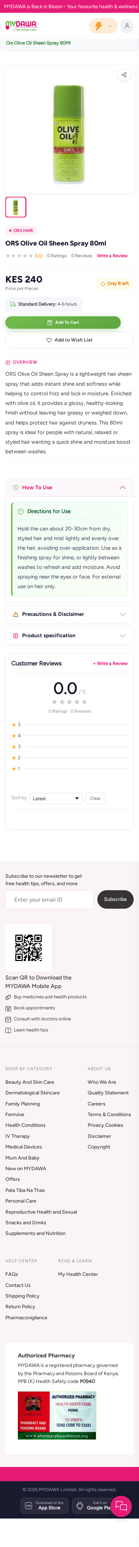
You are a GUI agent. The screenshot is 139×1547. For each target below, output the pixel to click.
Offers (12, 1179)
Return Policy (20, 1307)
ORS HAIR (23, 230)
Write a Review (112, 255)
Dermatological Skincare (32, 1093)
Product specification (49, 635)
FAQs (11, 1274)
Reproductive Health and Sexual (41, 1212)
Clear (95, 798)
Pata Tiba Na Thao (25, 1190)
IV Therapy (17, 1136)
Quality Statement (108, 1093)
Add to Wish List (74, 340)
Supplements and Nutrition (35, 1233)
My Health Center (78, 1274)
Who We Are (102, 1082)
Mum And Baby (22, 1158)
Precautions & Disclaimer (53, 614)
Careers (96, 1104)
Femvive (14, 1115)
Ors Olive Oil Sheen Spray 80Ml (38, 43)
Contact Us (18, 1285)
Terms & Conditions (109, 1115)
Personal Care (20, 1201)
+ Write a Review (110, 663)
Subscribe (115, 899)
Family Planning (22, 1104)
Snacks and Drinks (25, 1223)
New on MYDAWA (25, 1169)
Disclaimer (99, 1136)
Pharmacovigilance (26, 1318)
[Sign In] (127, 26)
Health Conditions (25, 1125)
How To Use (37, 487)
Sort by (19, 797)
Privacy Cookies (105, 1125)
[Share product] (124, 75)
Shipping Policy (22, 1296)
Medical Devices (23, 1147)
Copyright (99, 1147)
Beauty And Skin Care (29, 1082)
